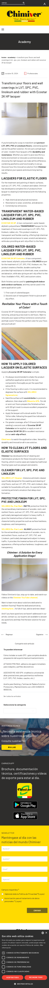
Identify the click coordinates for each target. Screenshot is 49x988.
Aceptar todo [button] (12, 977)
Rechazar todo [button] (36, 977)
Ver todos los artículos (12, 696)
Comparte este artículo (24, 643)
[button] (24, 984)
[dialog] (24, 959)
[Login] (45, 4)
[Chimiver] (24, 16)
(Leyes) (41, 894)
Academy (11, 57)
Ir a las (12, 747)
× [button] (46, 933)
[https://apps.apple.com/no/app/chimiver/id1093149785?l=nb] (25, 815)
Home (4, 57)
